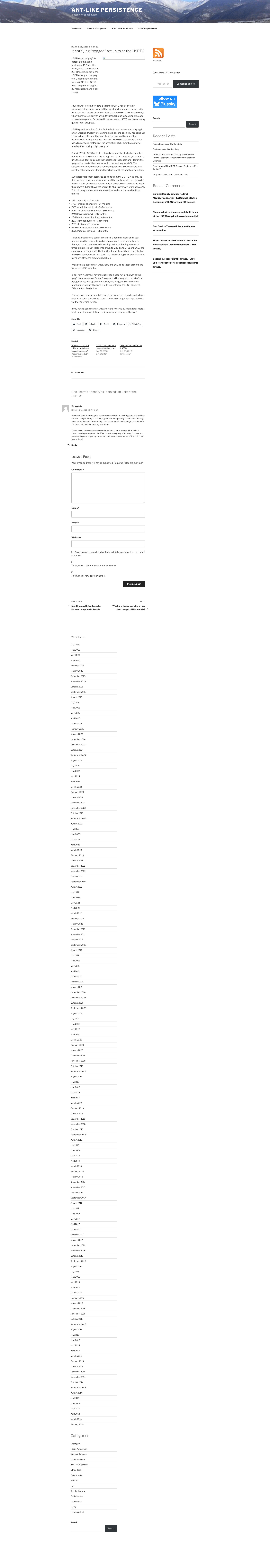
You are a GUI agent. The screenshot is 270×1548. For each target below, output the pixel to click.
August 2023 (76, 823)
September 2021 (78, 945)
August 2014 (76, 1393)
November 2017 (78, 1187)
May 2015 (75, 1345)
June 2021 (75, 960)
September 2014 (78, 1387)
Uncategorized (77, 1512)
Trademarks (76, 1501)
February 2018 (77, 1171)
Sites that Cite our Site (122, 28)
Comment (77, 469)
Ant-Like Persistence (106, 10)
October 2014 (77, 1382)
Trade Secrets (77, 1496)
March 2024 (76, 787)
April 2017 (75, 1224)
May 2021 (75, 966)
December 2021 (78, 929)
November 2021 (78, 934)
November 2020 (78, 997)
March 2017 (76, 1229)
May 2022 (75, 903)
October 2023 (77, 813)
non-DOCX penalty (79, 1464)
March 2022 (76, 913)
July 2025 (75, 702)
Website (76, 537)
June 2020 (75, 1024)
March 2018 (76, 1166)
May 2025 (75, 713)
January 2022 (77, 924)
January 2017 (77, 1240)
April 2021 (75, 971)
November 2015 (78, 1314)
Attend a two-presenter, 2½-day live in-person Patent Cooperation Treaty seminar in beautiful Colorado (174, 157)
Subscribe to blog (186, 83)
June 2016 (75, 1277)
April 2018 (75, 1161)
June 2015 (75, 1340)
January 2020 (77, 1050)
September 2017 (78, 1198)
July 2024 (75, 765)
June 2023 (75, 834)
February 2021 (77, 981)
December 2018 (78, 1119)
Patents (80, 373)
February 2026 (77, 665)
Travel (73, 1507)
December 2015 (78, 1308)
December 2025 (78, 676)
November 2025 (78, 681)
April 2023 (75, 844)
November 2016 (78, 1250)
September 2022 (78, 881)
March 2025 (76, 723)
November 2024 (78, 744)
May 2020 (75, 1029)
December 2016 (78, 1245)
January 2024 (77, 797)
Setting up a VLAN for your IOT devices (174, 202)
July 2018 (75, 1145)
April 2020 (75, 1034)
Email (75, 522)
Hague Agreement (79, 1449)
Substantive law (78, 1491)
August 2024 (76, 760)
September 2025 (78, 692)
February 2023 (77, 855)
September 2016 (78, 1261)
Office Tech (76, 1470)
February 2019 (77, 1108)
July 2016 (75, 1271)
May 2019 (75, 1092)
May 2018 (75, 1155)
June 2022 (75, 897)
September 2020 (78, 1008)
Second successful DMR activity (167, 144)
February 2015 (77, 1361)
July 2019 (75, 1082)
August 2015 (76, 1329)
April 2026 (75, 660)
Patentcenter (77, 1475)
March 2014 (76, 1419)
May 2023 (75, 839)
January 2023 (77, 860)
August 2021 (76, 950)
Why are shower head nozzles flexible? (170, 174)
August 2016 (76, 1266)
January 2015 (77, 1366)
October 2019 (77, 1066)
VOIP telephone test (147, 28)
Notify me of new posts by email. (88, 575)
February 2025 (77, 729)
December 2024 (78, 739)
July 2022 (75, 892)
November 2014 (78, 1377)
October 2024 (77, 750)
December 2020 (78, 992)
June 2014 (75, 1403)
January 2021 (77, 987)
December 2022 (78, 866)
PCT (73, 1486)
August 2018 (76, 1140)
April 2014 (75, 1414)
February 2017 (77, 1234)
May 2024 (75, 776)
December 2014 (78, 1371)
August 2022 (76, 887)
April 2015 (75, 1350)
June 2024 (75, 771)
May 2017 (75, 1219)
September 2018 (78, 1134)
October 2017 (77, 1192)
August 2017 (76, 1203)
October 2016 (77, 1256)
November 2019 (78, 1061)
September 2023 (78, 818)
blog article (88, 72)
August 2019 (76, 1076)
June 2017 (75, 1213)
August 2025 (76, 697)
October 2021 (77, 939)
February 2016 (77, 1298)
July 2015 (75, 1335)
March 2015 (76, 1356)
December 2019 (78, 1055)
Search (156, 118)
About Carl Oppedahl (96, 28)
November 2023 (78, 808)
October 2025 (77, 686)
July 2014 (75, 1398)
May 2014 (75, 1408)
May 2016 (75, 1282)
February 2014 (77, 1424)
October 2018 (77, 1129)
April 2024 (75, 781)
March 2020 (76, 1040)
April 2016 (75, 1287)
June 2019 (75, 1087)
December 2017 (78, 1182)
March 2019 (76, 1103)
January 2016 (77, 1303)
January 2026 (77, 671)
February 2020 (77, 1045)
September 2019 (78, 1071)
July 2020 (75, 1018)
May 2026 (75, 655)
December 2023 (78, 802)
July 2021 (75, 955)
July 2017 (75, 1208)
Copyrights (75, 1443)
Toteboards (76, 28)
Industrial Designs (78, 1454)
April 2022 (75, 908)
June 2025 (75, 707)
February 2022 (77, 918)
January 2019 (77, 1113)
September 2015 (78, 1324)
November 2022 (78, 871)
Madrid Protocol (78, 1459)
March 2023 (76, 850)
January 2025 (77, 734)
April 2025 (75, 718)
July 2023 (75, 829)
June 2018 (75, 1150)
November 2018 (78, 1124)
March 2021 (76, 976)
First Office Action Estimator (105, 129)
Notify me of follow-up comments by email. (93, 565)
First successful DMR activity (166, 149)
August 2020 (77, 1013)
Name (75, 508)
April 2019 (75, 1097)
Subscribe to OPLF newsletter (166, 72)
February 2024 (77, 792)
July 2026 (75, 644)
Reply (74, 445)
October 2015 (77, 1319)
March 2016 (76, 1292)
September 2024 (78, 755)
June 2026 (75, 650)
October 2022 (77, 876)
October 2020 (77, 1003)
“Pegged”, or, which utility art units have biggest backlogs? (80, 348)
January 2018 (77, 1177)
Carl (95, 47)
